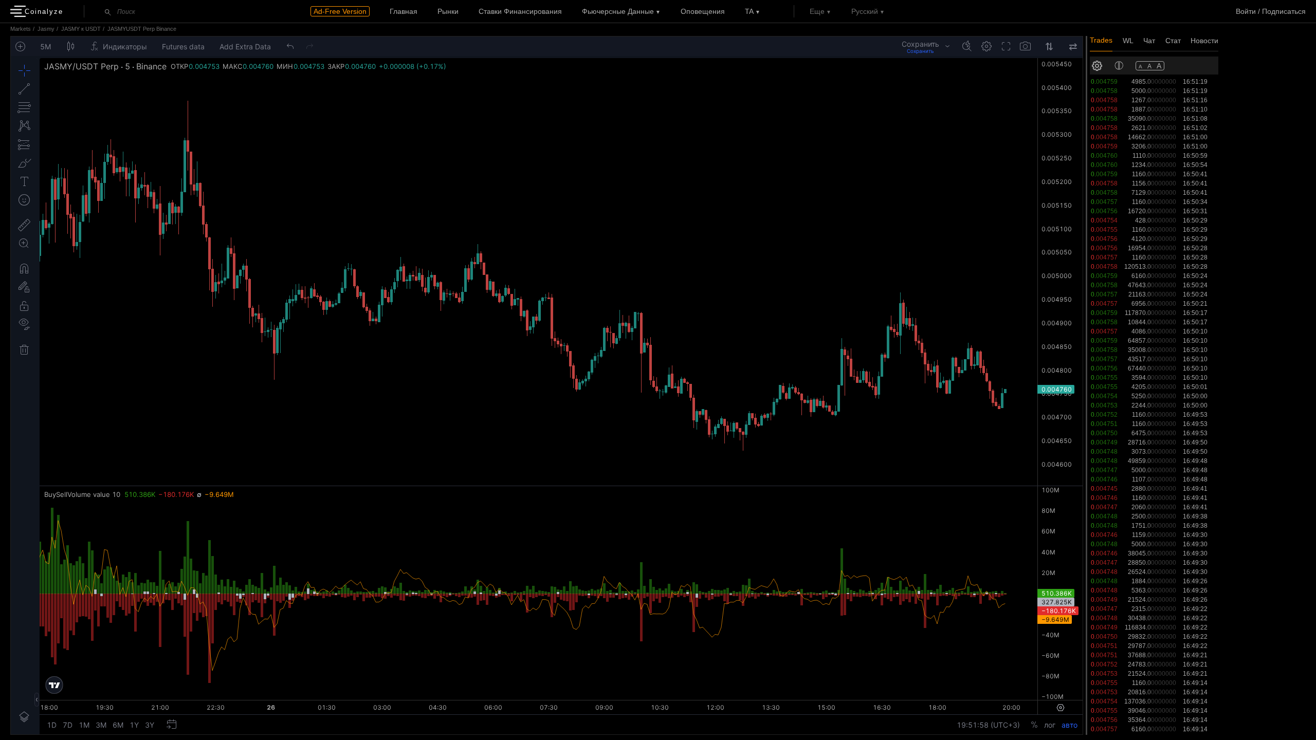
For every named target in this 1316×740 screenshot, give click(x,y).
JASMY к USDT (81, 29)
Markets (20, 29)
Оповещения (703, 11)
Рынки (448, 11)
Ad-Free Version (340, 11)
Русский (864, 11)
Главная (403, 11)
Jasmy (46, 29)
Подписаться (1284, 11)
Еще (817, 11)
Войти (1246, 11)
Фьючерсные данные (618, 11)
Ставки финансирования (520, 11)
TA (749, 11)
